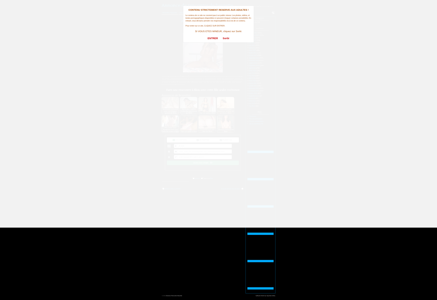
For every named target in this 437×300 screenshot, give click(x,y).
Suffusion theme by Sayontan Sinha (265, 295)
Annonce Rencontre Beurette (174, 295)
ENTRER (213, 38)
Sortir (226, 38)
